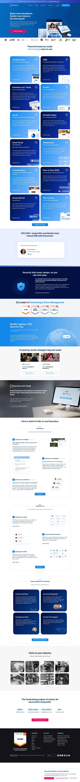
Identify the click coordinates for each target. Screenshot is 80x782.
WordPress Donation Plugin (63, 735)
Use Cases (46, 733)
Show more (64, 775)
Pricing (36, 5)
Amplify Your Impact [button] (40, 224)
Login (57, 5)
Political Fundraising (48, 735)
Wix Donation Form (61, 738)
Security (33, 746)
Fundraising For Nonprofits (49, 738)
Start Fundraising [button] (18, 31)
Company (50, 5)
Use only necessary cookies (62, 778)
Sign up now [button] (66, 5)
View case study (29, 372)
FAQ (32, 741)
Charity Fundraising (48, 741)
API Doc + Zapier (61, 745)
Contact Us (34, 735)
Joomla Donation (61, 743)
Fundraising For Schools (49, 740)
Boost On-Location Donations (19, 406)
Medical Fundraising (48, 737)
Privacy (33, 745)
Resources (43, 5)
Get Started (40, 494)
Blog (33, 738)
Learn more (15, 526)
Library (33, 749)
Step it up (40, 567)
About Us (34, 737)
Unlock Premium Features (40, 639)
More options (73, 778)
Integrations (60, 733)
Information (35, 733)
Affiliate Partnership (36, 748)
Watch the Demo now (54, 1)
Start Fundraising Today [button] (40, 720)
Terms (33, 743)
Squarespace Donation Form (63, 737)
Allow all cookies (49, 778)
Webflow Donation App (62, 741)
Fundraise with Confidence (42, 292)
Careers (33, 740)
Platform (30, 5)
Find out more (15, 79)
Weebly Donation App (62, 740)
